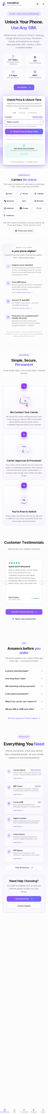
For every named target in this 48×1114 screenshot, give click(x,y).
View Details (24, 154)
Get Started (22, 87)
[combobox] (24, 122)
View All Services (22, 868)
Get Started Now (22, 899)
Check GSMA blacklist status (21, 292)
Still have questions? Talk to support (23, 718)
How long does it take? (15, 678)
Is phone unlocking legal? (16, 671)
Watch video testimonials (25, 619)
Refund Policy (37, 139)
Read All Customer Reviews (23, 612)
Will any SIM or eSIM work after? (19, 709)
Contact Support (24, 906)
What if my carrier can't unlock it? (21, 701)
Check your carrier (25, 231)
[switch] (37, 4)
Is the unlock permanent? (17, 694)
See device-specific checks (21, 308)
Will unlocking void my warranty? (20, 686)
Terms (27, 139)
